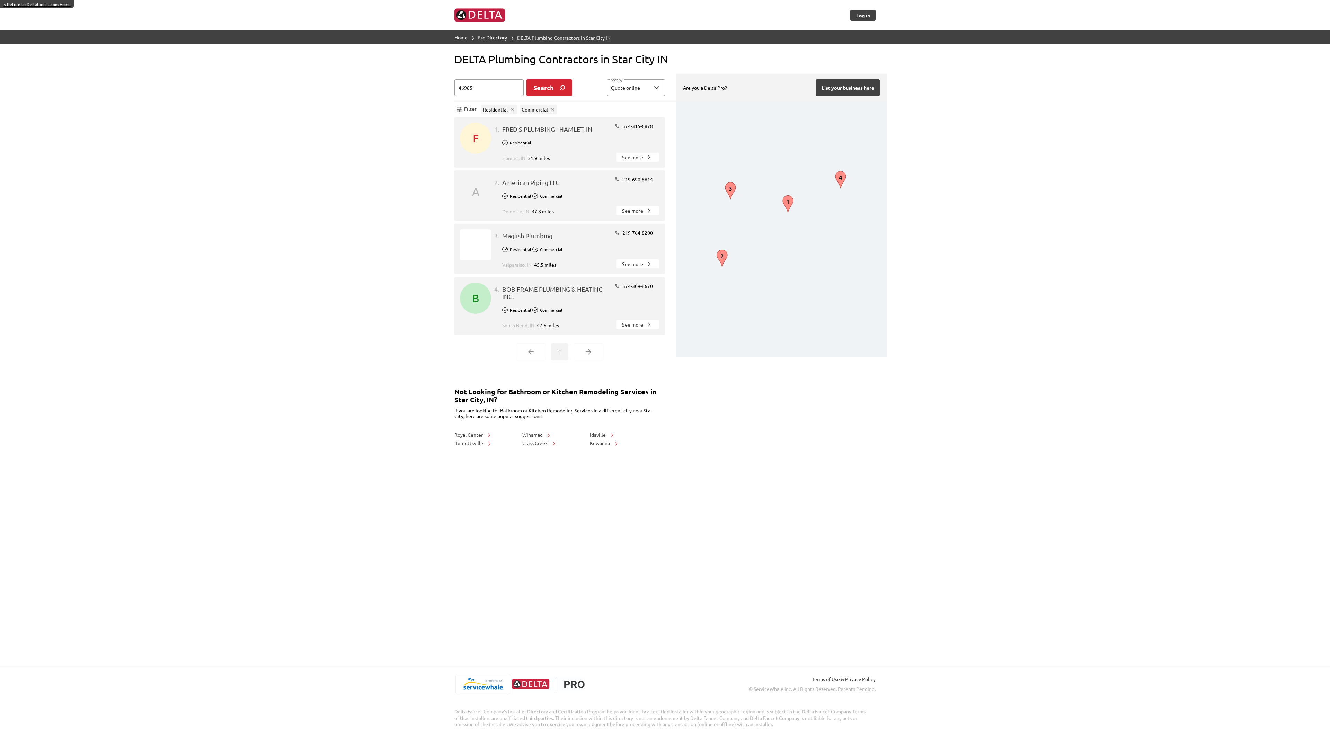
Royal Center (469, 434)
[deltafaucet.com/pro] (548, 684)
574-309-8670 (637, 286)
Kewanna (600, 443)
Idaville (598, 434)
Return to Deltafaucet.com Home (37, 4)
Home (461, 37)
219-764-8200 (637, 233)
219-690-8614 (637, 179)
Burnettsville (469, 443)
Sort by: (617, 80)
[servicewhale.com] (483, 684)
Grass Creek (535, 443)
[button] (636, 87)
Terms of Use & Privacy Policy (844, 679)
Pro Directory (492, 37)
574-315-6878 (637, 126)
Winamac (532, 434)
